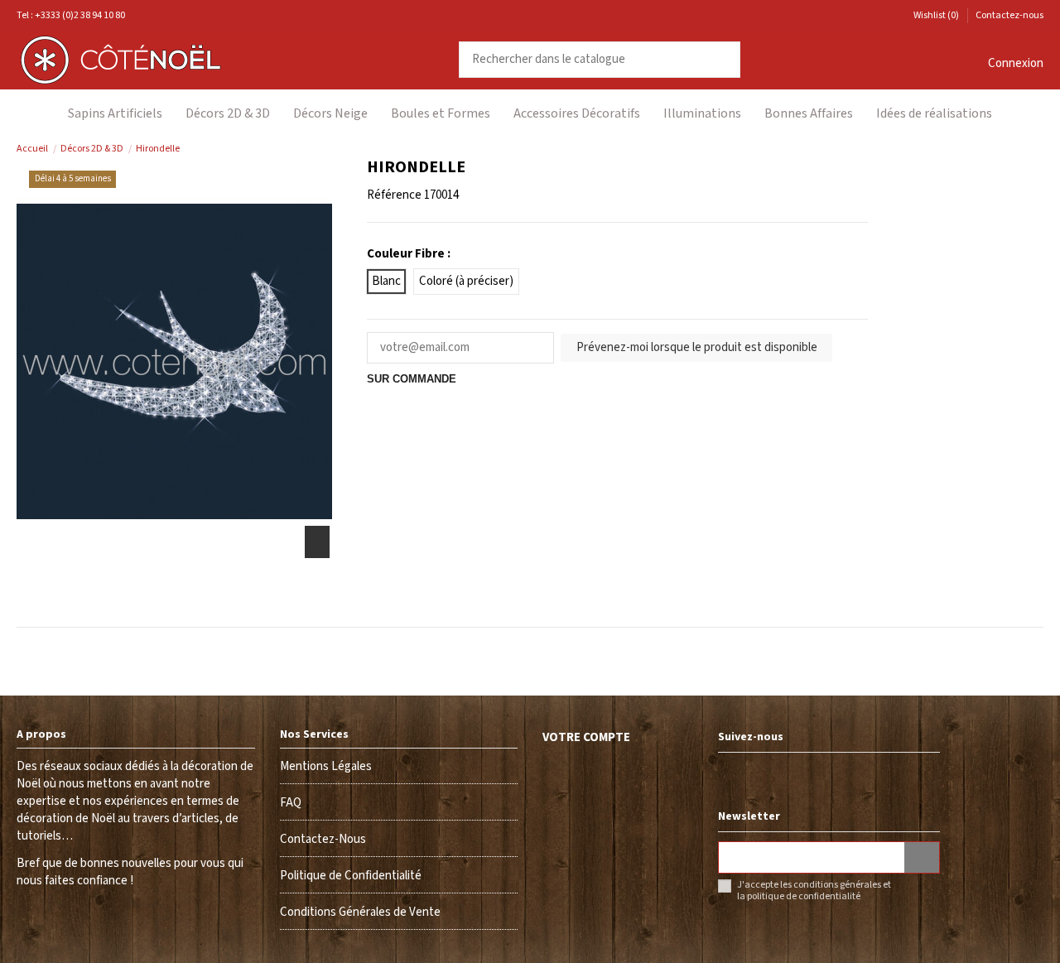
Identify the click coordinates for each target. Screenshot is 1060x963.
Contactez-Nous (323, 839)
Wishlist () (936, 15)
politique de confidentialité (803, 896)
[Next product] (1036, 149)
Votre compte (586, 737)
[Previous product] (1019, 149)
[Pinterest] (416, 396)
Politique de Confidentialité (351, 876)
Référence (394, 195)
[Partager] (376, 396)
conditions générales (837, 885)
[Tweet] (396, 396)
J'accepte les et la (814, 891)
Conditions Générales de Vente (360, 912)
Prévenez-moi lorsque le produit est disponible (696, 347)
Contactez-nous (1009, 15)
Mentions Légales (326, 766)
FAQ (290, 803)
